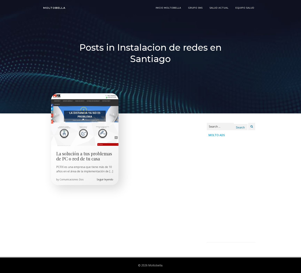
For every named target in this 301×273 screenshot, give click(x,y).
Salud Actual (219, 7)
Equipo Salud (245, 7)
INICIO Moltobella (168, 7)
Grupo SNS (195, 7)
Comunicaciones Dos (72, 179)
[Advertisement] (231, 189)
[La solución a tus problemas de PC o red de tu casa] (84, 119)
